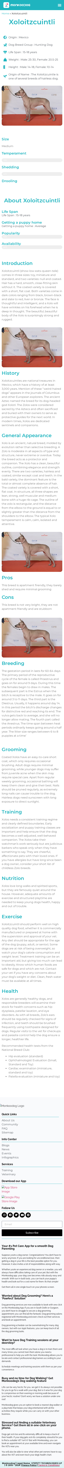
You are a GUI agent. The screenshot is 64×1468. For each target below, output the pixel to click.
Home (5, 13)
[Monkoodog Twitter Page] (16, 1215)
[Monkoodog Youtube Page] (22, 1215)
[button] (59, 5)
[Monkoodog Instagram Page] (4, 1215)
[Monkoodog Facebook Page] (10, 1215)
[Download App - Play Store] (13, 1199)
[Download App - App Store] (12, 1190)
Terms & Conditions (49, 1465)
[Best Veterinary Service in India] (16, 5)
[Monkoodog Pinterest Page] (28, 1215)
